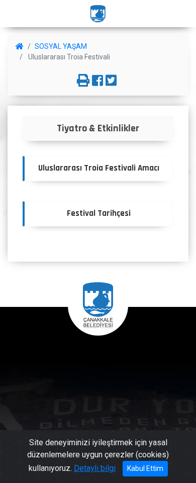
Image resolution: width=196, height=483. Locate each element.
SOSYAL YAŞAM (61, 46)
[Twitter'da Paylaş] (111, 81)
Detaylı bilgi (95, 468)
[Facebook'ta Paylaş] (97, 81)
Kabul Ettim (145, 468)
